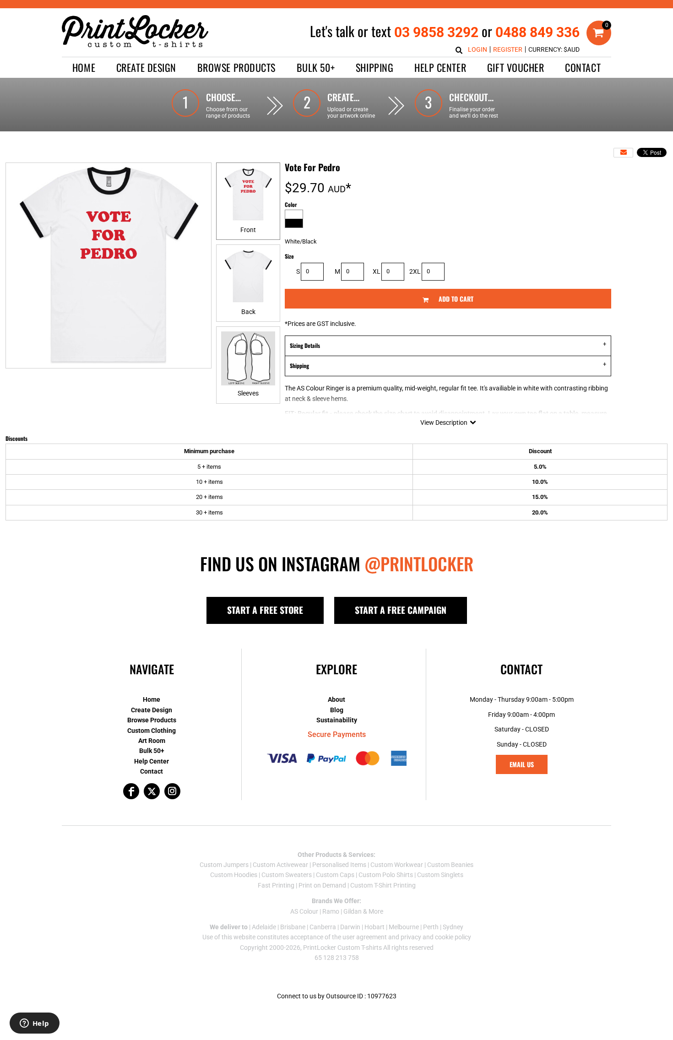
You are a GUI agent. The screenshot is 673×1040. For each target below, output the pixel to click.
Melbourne (404, 927)
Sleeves (248, 393)
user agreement (364, 937)
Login (477, 49)
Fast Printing (276, 885)
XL (376, 271)
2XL (415, 271)
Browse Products (151, 720)
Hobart (374, 927)
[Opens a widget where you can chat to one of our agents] (34, 1024)
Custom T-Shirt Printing (383, 885)
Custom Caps (335, 874)
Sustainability (336, 720)
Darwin (350, 927)
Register (507, 49)
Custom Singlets (440, 874)
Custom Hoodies (233, 874)
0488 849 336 (537, 32)
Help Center (151, 761)
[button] (146, 67)
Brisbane (292, 927)
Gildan (352, 911)
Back (248, 311)
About (336, 699)
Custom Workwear (396, 864)
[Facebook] (131, 791)
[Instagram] (172, 791)
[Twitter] (152, 791)
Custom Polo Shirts (385, 874)
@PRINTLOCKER (418, 563)
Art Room (151, 740)
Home (151, 699)
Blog (336, 710)
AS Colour (304, 911)
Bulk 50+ (151, 750)
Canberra (322, 927)
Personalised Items (339, 864)
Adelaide (264, 927)
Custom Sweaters (286, 874)
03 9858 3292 (436, 32)
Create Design (151, 710)
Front (248, 229)
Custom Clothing (151, 730)
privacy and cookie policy (436, 937)
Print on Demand (322, 885)
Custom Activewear (280, 864)
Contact (151, 771)
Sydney (453, 927)
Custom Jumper (222, 864)
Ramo (330, 911)
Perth (431, 927)
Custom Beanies (450, 864)
